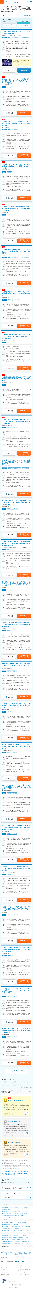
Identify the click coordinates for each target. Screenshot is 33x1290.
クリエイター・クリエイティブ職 (24, 1253)
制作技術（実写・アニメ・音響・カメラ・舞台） (12, 1230)
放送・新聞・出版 (6, 1209)
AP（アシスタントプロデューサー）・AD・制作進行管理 (14, 1222)
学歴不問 (10, 1237)
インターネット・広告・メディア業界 (23, 1252)
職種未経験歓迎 (25, 1241)
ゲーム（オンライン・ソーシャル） (11, 1193)
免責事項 (3, 1269)
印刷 (11, 1216)
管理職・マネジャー (27, 1235)
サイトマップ (4, 1272)
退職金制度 (4, 1241)
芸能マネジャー (27, 1230)
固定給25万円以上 (6, 1248)
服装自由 (26, 1237)
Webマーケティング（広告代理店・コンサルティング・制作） (15, 1211)
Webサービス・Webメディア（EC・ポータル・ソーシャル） (15, 1213)
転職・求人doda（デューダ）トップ (8, 1252)
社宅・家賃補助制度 (11, 1239)
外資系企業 (11, 1235)
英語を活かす (5, 1237)
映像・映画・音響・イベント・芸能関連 (10, 1254)
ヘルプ (2, 1265)
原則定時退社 (10, 1243)
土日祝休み (4, 1243)
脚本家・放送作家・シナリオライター (10, 1224)
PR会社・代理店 (5, 1216)
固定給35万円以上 (14, 1248)
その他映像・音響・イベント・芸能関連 (10, 1228)
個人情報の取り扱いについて (14, 1280)
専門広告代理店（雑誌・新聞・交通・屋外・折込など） (13, 1215)
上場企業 (18, 1239)
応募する (24, 70)
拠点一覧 (3, 1267)
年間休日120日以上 (18, 1235)
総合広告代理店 (5, 1207)
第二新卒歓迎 (5, 1235)
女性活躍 (4, 1239)
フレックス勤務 (6, 1197)
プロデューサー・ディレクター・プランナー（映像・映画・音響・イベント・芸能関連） (15, 1187)
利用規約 (18, 1267)
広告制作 (11, 1207)
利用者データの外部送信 (22, 1274)
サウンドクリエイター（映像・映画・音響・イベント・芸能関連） (16, 1226)
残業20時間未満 (11, 1241)
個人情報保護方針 (11, 1281)
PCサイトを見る (5, 1274)
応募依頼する (24, 113)
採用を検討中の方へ (21, 1272)
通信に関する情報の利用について (23, 1270)
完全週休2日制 (18, 1241)
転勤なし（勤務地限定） (18, 1237)
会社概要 (18, 1265)
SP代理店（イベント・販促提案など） (22, 1207)
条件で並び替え (27, 15)
